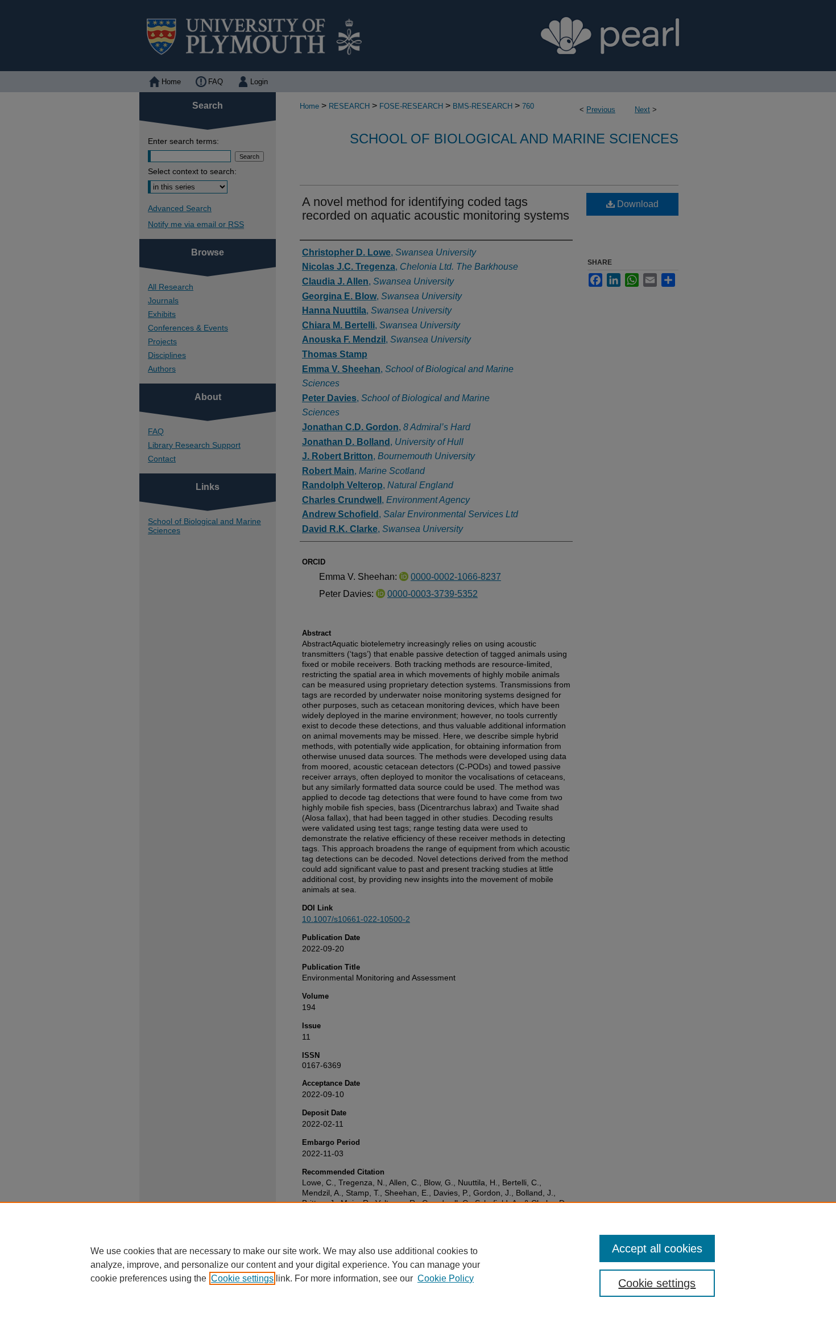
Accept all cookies (657, 1248)
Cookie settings (242, 1278)
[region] (418, 1264)
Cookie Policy (445, 1278)
